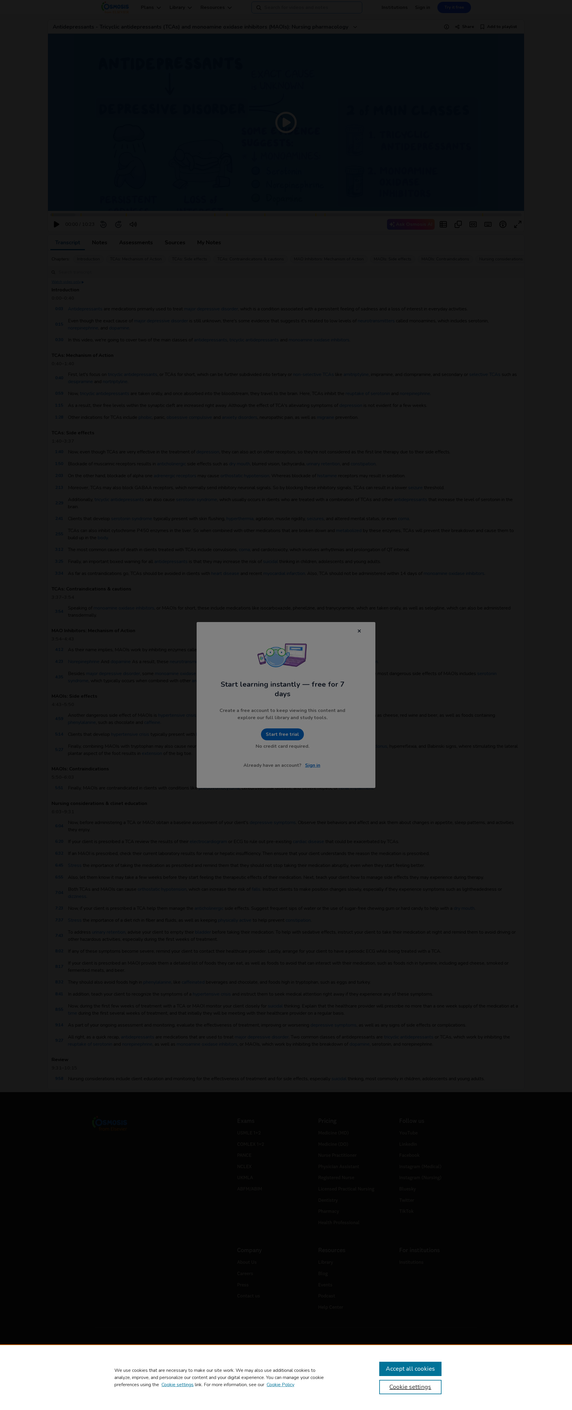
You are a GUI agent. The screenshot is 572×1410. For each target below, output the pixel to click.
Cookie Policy (280, 1384)
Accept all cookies (410, 1369)
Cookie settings (177, 1384)
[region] (286, 1377)
